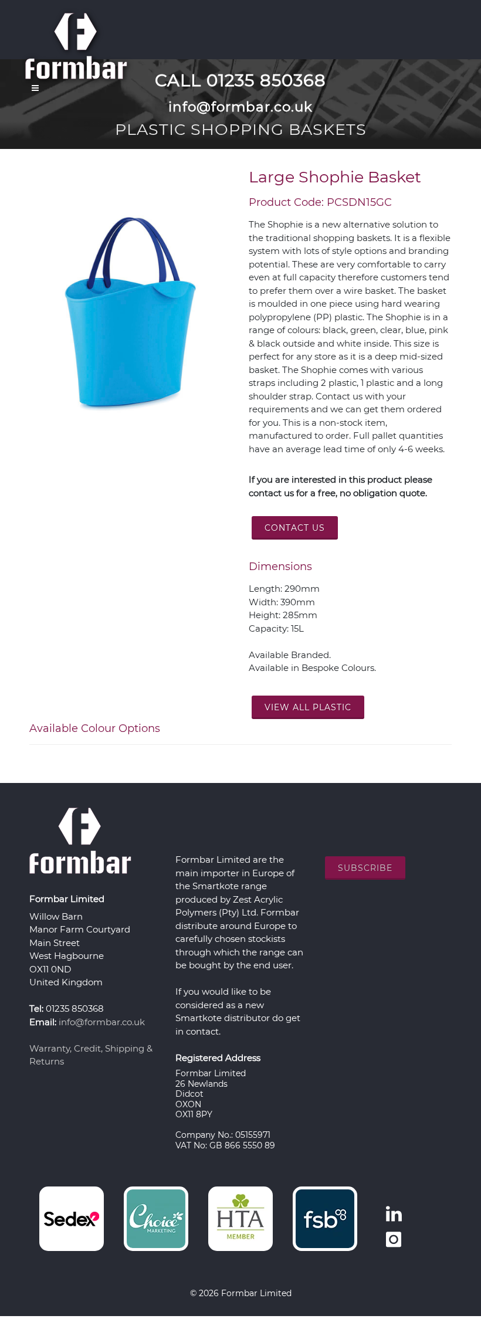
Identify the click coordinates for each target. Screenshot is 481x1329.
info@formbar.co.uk (102, 1022)
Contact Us (295, 528)
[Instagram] (393, 1240)
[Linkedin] (393, 1214)
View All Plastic (308, 707)
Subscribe (365, 868)
